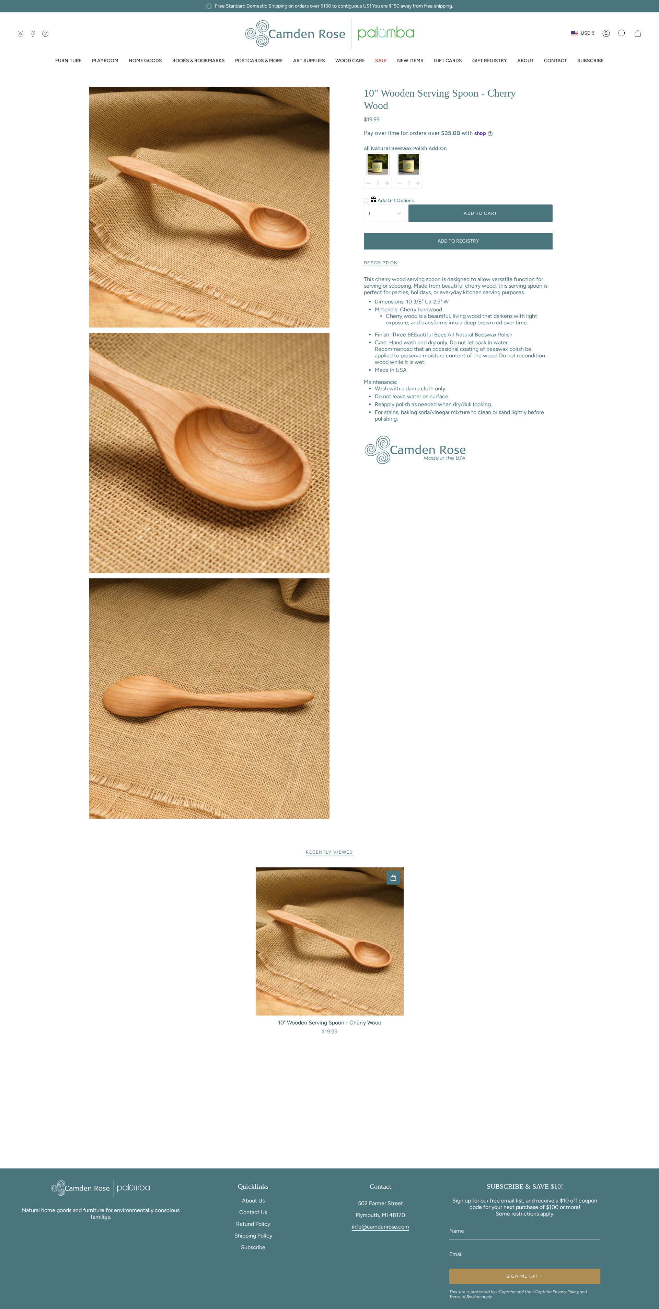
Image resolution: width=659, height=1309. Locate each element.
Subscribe (253, 1247)
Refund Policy (253, 1224)
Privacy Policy (566, 1291)
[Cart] (638, 33)
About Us (253, 1200)
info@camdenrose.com (380, 1226)
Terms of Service (465, 1296)
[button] (68, 61)
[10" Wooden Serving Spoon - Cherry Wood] (330, 941)
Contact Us (253, 1212)
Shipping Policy (253, 1235)
